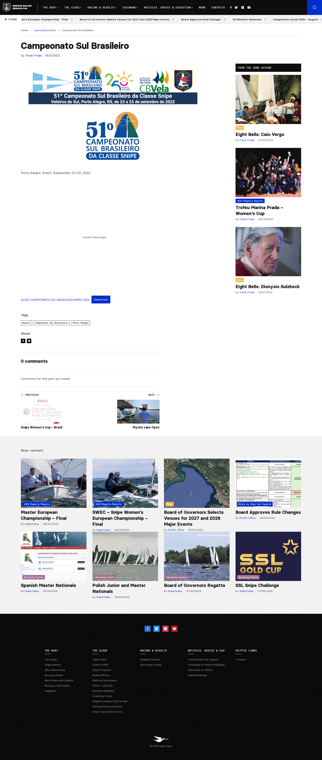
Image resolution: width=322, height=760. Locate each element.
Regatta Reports (150, 659)
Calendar (129, 7)
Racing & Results (101, 7)
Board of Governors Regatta (194, 585)
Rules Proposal (101, 670)
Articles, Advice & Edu (206, 650)
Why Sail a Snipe (55, 670)
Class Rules (99, 659)
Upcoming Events (45, 30)
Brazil (26, 322)
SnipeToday (31, 524)
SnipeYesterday (197, 675)
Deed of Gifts (100, 664)
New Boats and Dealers (59, 680)
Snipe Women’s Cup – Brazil (41, 427)
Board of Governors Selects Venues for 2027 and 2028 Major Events (194, 518)
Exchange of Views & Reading (206, 664)
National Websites (103, 690)
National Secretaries (104, 680)
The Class (71, 7)
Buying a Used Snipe (57, 685)
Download (101, 299)
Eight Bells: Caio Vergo (260, 134)
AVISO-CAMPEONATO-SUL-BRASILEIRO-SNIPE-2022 (55, 300)
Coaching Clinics (102, 696)
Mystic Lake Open (146, 427)
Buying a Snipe (54, 675)
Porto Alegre (80, 322)
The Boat (49, 7)
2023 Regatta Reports (250, 200)
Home (24, 30)
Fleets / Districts (102, 685)
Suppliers (50, 690)
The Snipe (51, 659)
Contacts (218, 7)
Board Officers (101, 675)
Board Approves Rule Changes (268, 512)
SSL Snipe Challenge (257, 585)
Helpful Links (246, 650)
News (202, 7)
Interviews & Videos (200, 670)
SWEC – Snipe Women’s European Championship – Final (120, 518)
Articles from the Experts (203, 659)
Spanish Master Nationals (48, 585)
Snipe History (53, 664)
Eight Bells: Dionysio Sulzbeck (268, 286)
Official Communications (107, 706)
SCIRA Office (175, 530)
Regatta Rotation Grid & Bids (109, 701)
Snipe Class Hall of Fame (107, 711)
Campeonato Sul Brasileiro (51, 322)
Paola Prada (33, 55)
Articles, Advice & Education (167, 7)
